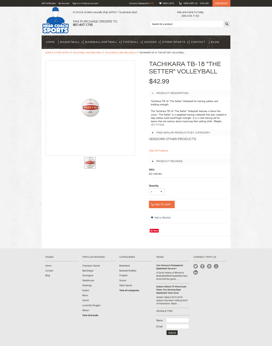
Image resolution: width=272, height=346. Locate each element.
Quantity (154, 185)
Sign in (75, 3)
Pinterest (209, 266)
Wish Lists (168, 3)
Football (131, 42)
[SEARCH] (227, 24)
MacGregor (88, 270)
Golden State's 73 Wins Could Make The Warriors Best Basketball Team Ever (171, 289)
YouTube (216, 266)
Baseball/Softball (101, 42)
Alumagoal (87, 275)
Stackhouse (88, 280)
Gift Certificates (49, 3)
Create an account (89, 3)
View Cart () (196, 3)
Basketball (70, 42)
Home (48, 52)
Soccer (150, 42)
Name (159, 320)
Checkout (221, 3)
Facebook (202, 266)
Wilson (85, 310)
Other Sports (173, 42)
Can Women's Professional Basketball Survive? (169, 267)
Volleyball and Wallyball (87, 52)
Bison (85, 295)
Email (159, 326)
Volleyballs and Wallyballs (121, 52)
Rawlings (87, 285)
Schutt (85, 300)
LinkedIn (195, 272)
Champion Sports (91, 265)
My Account (63, 3)
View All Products (158, 150)
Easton (85, 290)
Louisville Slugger (91, 305)
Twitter (195, 266)
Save (155, 230)
